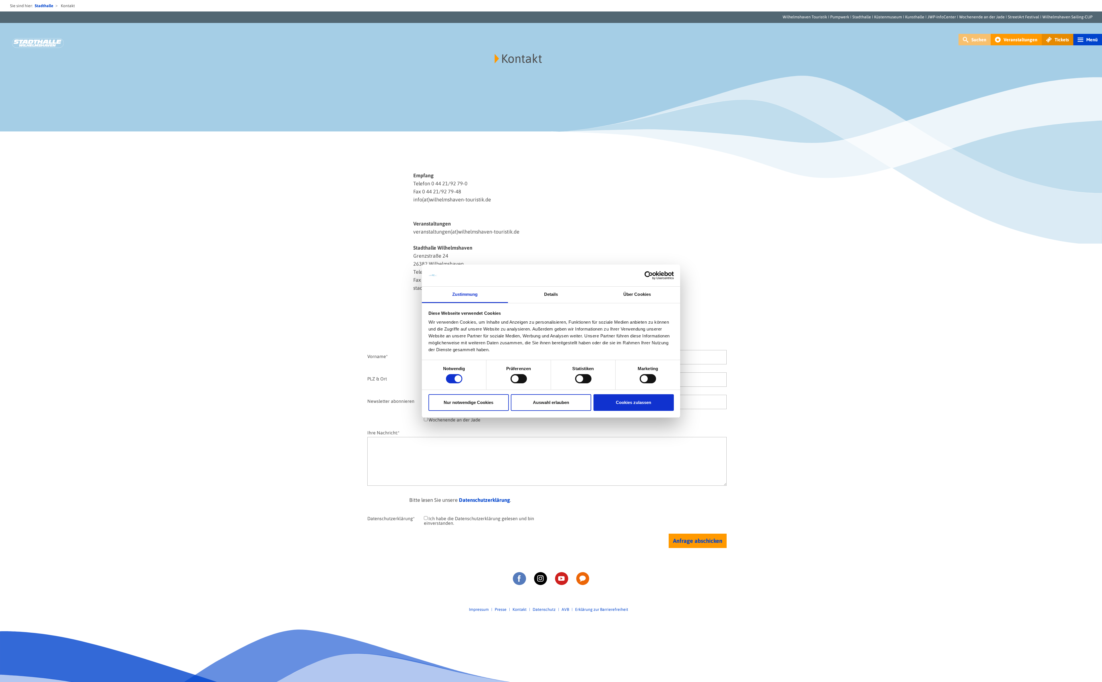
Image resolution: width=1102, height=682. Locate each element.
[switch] (519, 378)
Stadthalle (44, 5)
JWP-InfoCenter (942, 17)
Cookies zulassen (633, 402)
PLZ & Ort (377, 378)
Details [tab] (551, 294)
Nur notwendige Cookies (468, 402)
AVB (565, 609)
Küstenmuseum (888, 17)
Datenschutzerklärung (484, 500)
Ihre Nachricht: (383, 432)
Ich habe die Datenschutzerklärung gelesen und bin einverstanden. (479, 520)
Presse (501, 609)
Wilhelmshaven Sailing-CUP (1067, 17)
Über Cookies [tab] (637, 294)
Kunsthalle (914, 17)
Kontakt (520, 609)
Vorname (377, 356)
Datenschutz (544, 609)
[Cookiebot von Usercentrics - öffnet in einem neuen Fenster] (649, 275)
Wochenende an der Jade (982, 17)
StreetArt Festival (1023, 17)
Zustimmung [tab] (465, 294)
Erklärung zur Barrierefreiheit (601, 609)
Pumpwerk (839, 17)
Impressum (479, 609)
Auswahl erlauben (551, 402)
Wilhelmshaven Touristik (805, 17)
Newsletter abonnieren (390, 401)
